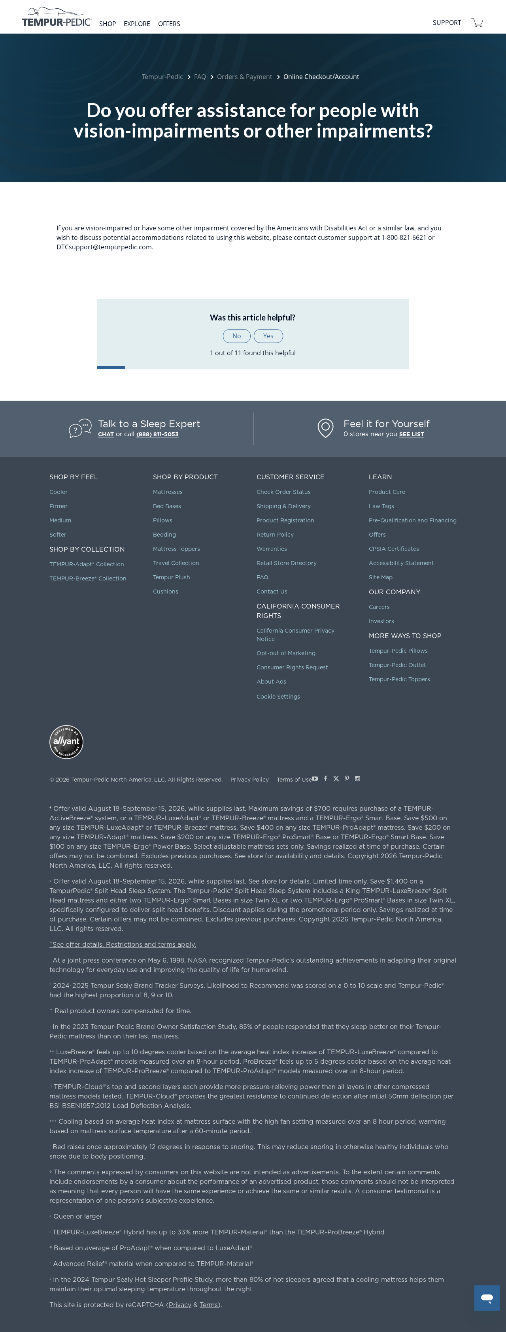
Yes (268, 336)
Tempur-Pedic (162, 76)
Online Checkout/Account (321, 76)
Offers (169, 23)
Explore (137, 23)
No (236, 336)
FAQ (200, 76)
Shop (107, 23)
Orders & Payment (244, 76)
